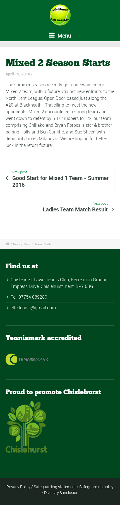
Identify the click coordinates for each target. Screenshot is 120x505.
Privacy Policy (18, 486)
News (16, 244)
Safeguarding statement (55, 486)
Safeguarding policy (96, 486)
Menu (63, 35)
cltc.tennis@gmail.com (33, 308)
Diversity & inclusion (61, 492)
